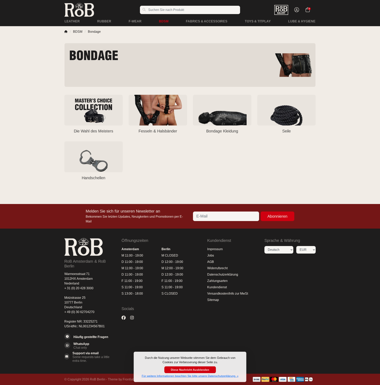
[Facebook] (125, 317)
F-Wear (135, 21)
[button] (296, 9)
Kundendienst (217, 287)
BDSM (163, 21)
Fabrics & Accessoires (206, 21)
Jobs (210, 255)
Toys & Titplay (258, 21)
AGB (210, 261)
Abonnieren (277, 216)
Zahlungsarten (217, 281)
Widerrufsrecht (217, 268)
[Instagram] (133, 317)
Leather (72, 21)
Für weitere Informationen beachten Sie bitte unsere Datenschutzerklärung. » (190, 375)
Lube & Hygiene (301, 21)
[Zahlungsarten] (256, 379)
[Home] (65, 31)
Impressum (215, 249)
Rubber (104, 21)
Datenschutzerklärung (222, 274)
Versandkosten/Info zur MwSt (227, 293)
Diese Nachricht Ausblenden (190, 369)
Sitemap (213, 300)
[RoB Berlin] (102, 10)
